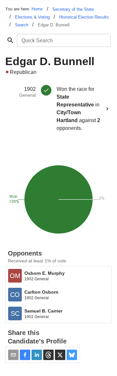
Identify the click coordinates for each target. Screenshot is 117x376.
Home (37, 9)
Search (21, 24)
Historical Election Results (84, 17)
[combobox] (63, 40)
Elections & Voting (32, 17)
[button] (25, 355)
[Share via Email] (13, 355)
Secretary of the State (73, 9)
